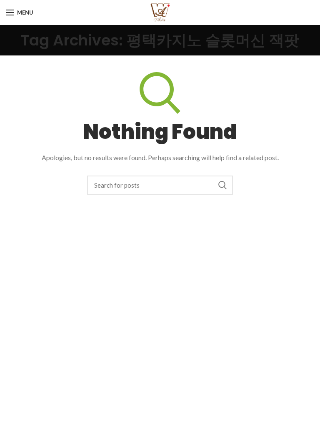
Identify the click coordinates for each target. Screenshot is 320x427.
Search (222, 185)
